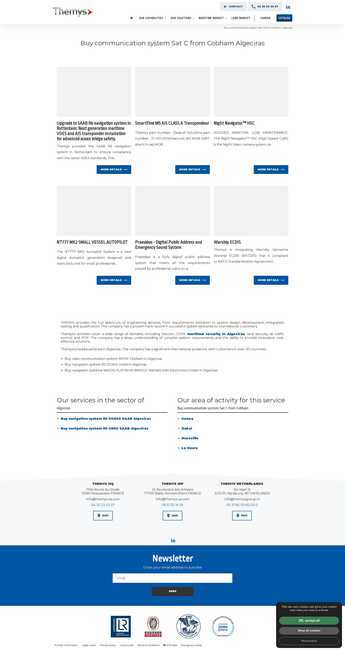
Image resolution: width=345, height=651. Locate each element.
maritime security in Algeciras (216, 334)
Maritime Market (211, 18)
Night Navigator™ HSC (234, 123)
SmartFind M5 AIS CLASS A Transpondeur (172, 123)
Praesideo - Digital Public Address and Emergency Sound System (168, 245)
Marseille (189, 438)
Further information (66, 645)
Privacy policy (108, 645)
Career (265, 18)
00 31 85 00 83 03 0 (242, 505)
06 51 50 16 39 (172, 505)
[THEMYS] (73, 12)
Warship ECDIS (227, 242)
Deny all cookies (309, 630)
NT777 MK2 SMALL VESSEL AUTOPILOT (92, 242)
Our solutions (181, 18)
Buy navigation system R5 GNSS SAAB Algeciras (104, 428)
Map (105, 515)
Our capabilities (151, 18)
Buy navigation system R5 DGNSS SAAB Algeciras (106, 419)
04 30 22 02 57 (267, 6)
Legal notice (89, 645)
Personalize (309, 640)
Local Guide (126, 645)
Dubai (186, 428)
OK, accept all (309, 620)
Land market (241, 18)
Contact (233, 6)
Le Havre (189, 448)
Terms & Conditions (148, 645)
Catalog (284, 18)
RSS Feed (171, 645)
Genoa (187, 419)
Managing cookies (191, 645)
